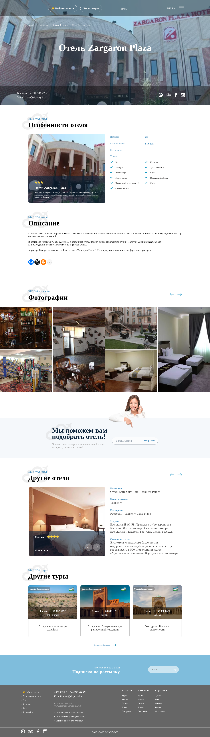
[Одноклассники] (43, 262)
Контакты (27, 704)
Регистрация (91, 8)
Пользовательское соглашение (69, 712)
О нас (25, 700)
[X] (37, 262)
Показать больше (102, 645)
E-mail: (21, 97)
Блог (25, 708)
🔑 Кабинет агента (62, 8)
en (173, 8)
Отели (125, 703)
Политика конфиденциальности (70, 716)
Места (125, 699)
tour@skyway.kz (35, 97)
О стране (126, 711)
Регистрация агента (32, 696)
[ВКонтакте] (31, 262)
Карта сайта (28, 712)
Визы (124, 707)
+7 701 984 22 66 (38, 93)
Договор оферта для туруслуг (69, 721)
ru (169, 8)
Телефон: (22, 93)
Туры (124, 695)
